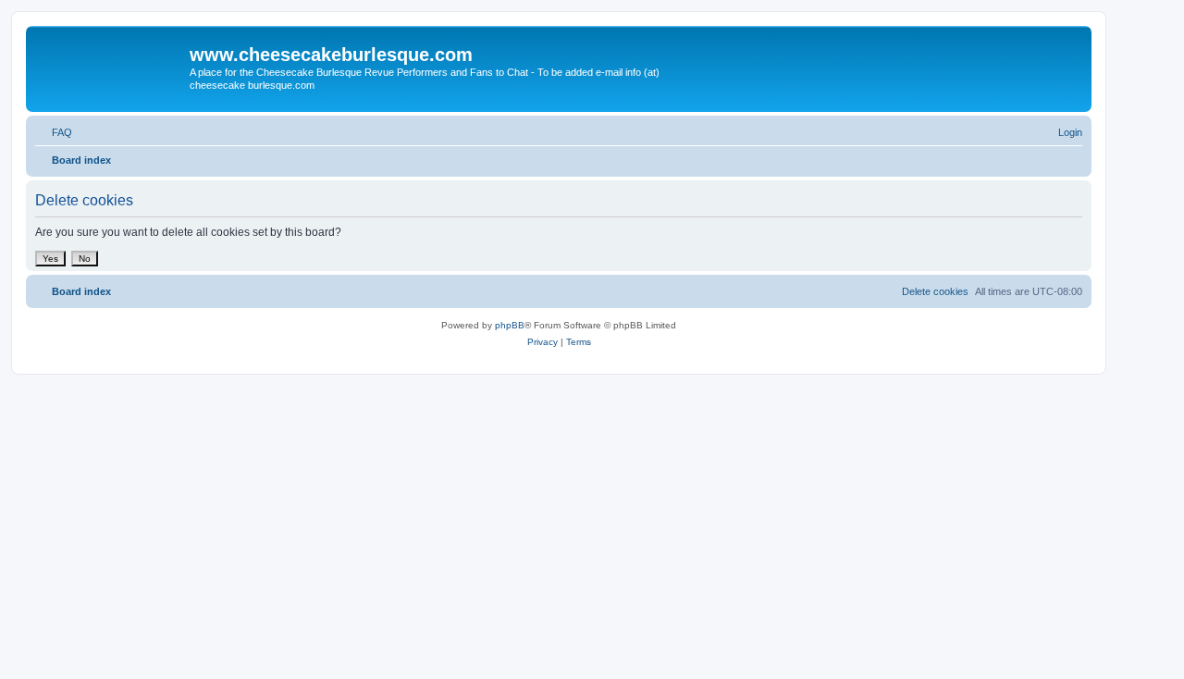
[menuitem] (53, 132)
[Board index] (110, 60)
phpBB (509, 325)
